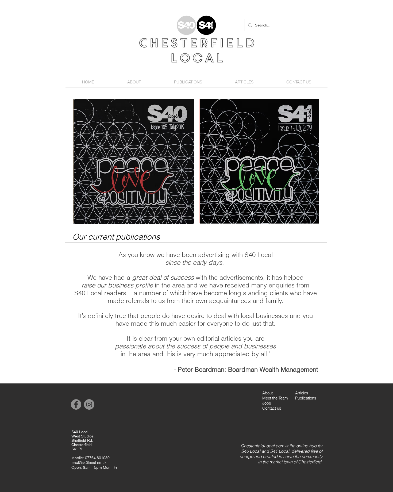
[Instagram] (89, 404)
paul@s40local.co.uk (88, 462)
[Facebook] (76, 404)
